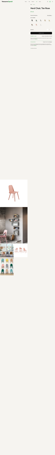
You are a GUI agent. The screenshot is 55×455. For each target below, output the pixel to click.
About (40, 1)
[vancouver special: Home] (7, 1)
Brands (33, 1)
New (29, 1)
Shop (26, 1)
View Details (49, 15)
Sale (36, 1)
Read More (35, 45)
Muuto (34, 4)
